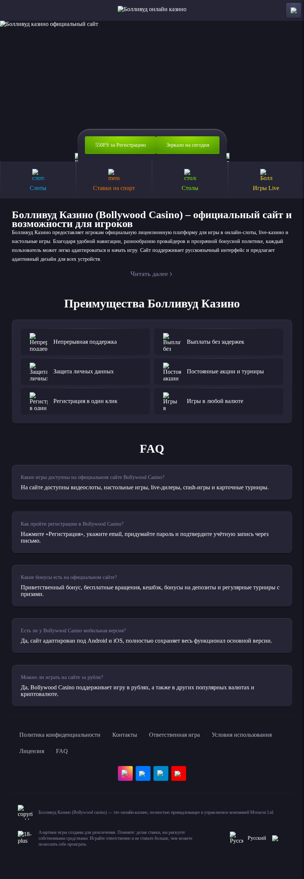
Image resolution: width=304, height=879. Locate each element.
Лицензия (31, 751)
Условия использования (242, 735)
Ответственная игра (174, 735)
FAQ (62, 751)
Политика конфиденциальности (59, 735)
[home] (152, 10)
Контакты (124, 735)
